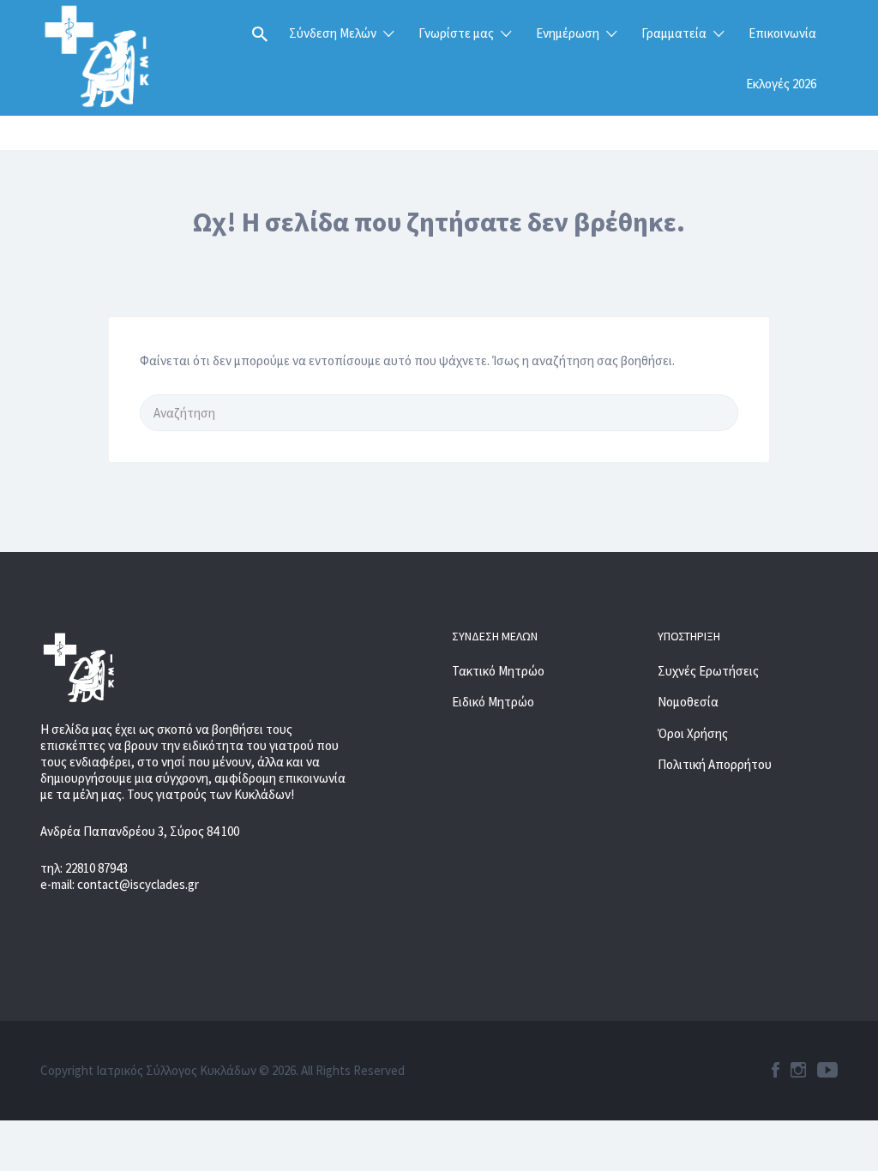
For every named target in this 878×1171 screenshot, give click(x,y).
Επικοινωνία (782, 33)
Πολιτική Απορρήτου (715, 764)
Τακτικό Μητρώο (498, 671)
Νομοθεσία (688, 702)
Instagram (798, 1070)
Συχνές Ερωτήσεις (708, 671)
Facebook (775, 1070)
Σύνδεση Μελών (332, 33)
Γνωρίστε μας (456, 33)
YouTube (827, 1070)
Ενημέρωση (567, 33)
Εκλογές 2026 (781, 83)
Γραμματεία (674, 33)
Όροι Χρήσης (693, 733)
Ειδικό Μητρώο (493, 702)
